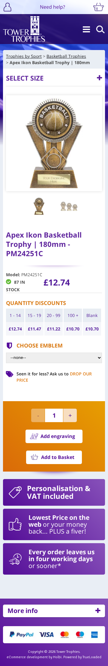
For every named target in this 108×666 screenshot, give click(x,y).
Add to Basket (57, 457)
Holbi (57, 657)
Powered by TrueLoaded (82, 657)
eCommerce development (27, 657)
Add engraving (57, 436)
